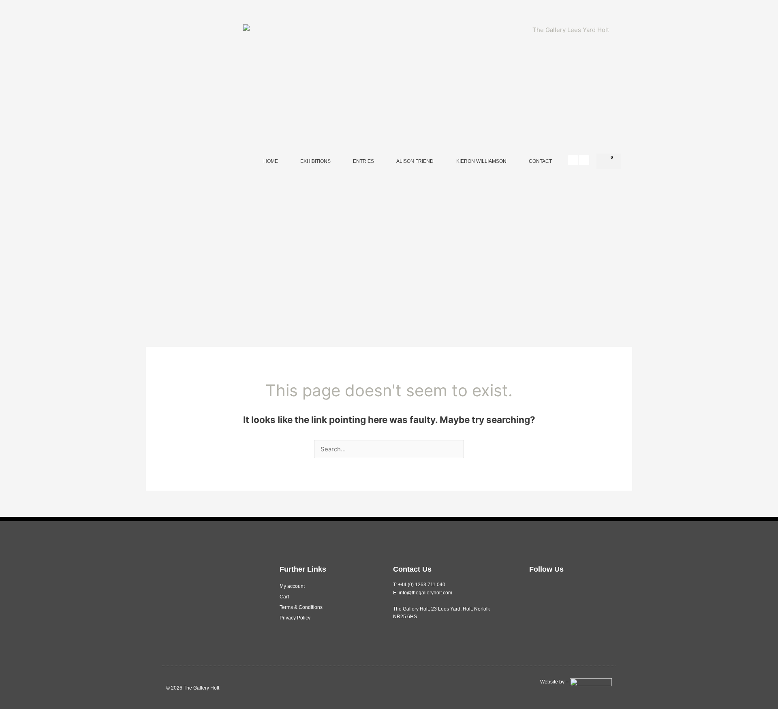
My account (292, 586)
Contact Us (412, 569)
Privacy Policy (295, 618)
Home (270, 161)
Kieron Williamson (481, 161)
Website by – (555, 682)
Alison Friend (415, 161)
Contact (540, 161)
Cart (284, 597)
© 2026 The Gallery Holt (192, 688)
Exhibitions (315, 161)
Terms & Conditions (301, 607)
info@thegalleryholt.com (425, 593)
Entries (363, 161)
